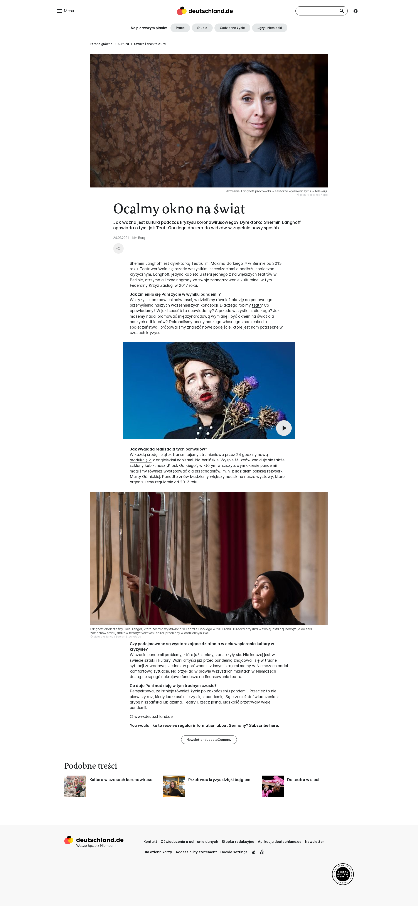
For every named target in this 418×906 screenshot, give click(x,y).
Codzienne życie (232, 28)
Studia (202, 28)
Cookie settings (234, 852)
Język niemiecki (270, 28)
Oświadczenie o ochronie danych (189, 841)
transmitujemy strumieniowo (198, 454)
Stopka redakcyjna (238, 841)
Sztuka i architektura (150, 44)
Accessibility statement (196, 852)
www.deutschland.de (153, 716)
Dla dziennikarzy (157, 852)
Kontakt (150, 841)
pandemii (155, 654)
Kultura (123, 44)
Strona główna (101, 44)
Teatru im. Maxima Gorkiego (217, 263)
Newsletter (314, 841)
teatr (256, 305)
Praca (180, 28)
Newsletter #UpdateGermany (209, 739)
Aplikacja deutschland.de (280, 841)
